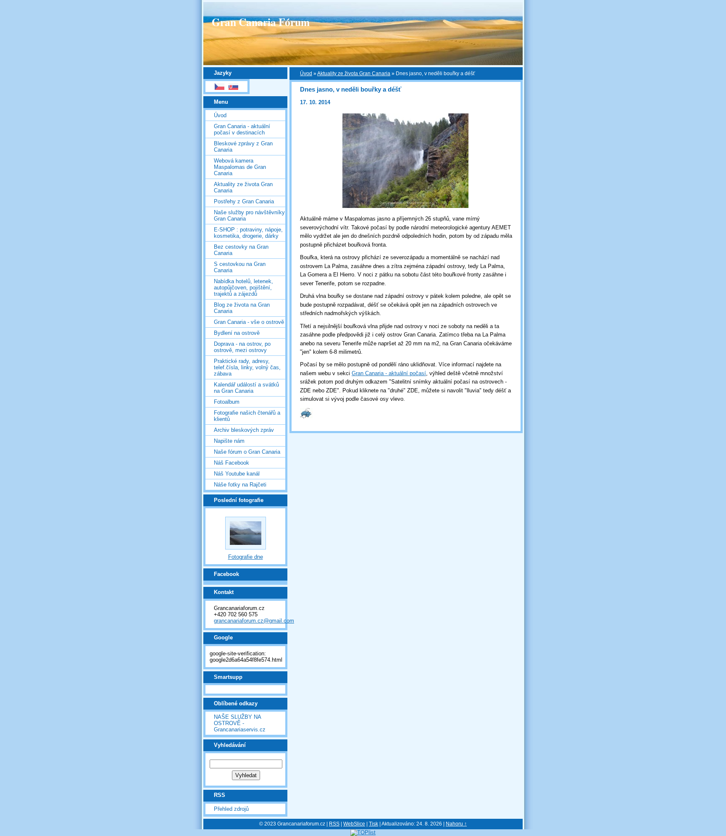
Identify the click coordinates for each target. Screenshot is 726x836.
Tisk (373, 823)
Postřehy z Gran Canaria (244, 201)
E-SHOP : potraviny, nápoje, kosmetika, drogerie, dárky (248, 232)
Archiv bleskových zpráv (244, 430)
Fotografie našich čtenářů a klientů (247, 416)
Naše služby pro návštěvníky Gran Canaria (249, 215)
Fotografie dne (245, 557)
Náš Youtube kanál (237, 474)
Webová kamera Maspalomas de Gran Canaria (240, 167)
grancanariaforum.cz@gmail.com (254, 621)
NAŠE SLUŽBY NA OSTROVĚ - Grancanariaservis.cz (240, 723)
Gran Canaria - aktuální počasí (389, 373)
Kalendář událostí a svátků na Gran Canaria (246, 387)
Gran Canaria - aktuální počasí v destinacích (242, 129)
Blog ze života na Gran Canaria (242, 308)
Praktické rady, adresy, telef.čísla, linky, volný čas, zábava (247, 367)
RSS (334, 823)
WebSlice (354, 823)
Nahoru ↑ (456, 823)
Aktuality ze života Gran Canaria (243, 187)
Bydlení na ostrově (237, 333)
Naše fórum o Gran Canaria (247, 452)
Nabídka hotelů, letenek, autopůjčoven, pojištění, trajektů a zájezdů (243, 287)
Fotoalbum (226, 402)
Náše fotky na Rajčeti (240, 484)
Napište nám (229, 441)
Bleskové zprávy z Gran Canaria (243, 146)
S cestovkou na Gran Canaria (240, 267)
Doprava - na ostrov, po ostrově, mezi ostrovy (242, 347)
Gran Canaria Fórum (261, 22)
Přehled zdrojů (231, 809)
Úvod (220, 115)
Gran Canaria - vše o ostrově (249, 322)
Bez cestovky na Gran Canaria (241, 250)
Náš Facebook (231, 463)
